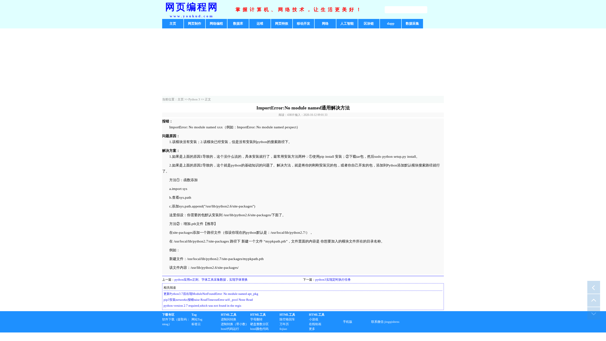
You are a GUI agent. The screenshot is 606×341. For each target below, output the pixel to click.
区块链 (369, 23)
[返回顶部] (593, 300)
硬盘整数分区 (259, 324)
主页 (172, 23)
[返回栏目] (593, 287)
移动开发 (303, 23)
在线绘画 (315, 324)
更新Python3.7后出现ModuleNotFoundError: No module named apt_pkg (211, 294)
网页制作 (194, 23)
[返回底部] (593, 313)
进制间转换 (228, 319)
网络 (325, 23)
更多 (312, 329)
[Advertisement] (303, 63)
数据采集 (412, 23)
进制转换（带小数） (235, 324)
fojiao (283, 329)
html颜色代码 (259, 329)
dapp (390, 23)
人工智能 (347, 23)
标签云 (196, 324)
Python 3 (194, 99)
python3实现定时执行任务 (333, 279)
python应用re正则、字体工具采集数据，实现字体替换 (211, 279)
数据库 (238, 23)
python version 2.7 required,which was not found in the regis (202, 305)
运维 (260, 23)
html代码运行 (230, 329)
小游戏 (313, 319)
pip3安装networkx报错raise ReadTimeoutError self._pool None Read (208, 299)
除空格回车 (287, 319)
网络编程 (216, 23)
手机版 (347, 321)
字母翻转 (256, 319)
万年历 (284, 324)
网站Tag (197, 319)
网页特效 (281, 23)
